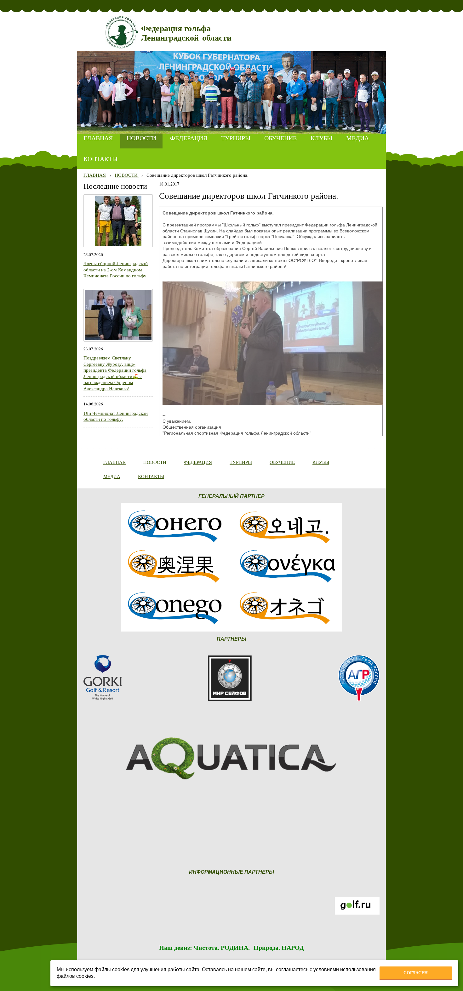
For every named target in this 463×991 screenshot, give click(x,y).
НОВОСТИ (127, 175)
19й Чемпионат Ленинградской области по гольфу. (115, 416)
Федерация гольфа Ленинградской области (186, 33)
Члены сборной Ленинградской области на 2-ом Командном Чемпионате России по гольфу (115, 269)
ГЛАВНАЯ (94, 175)
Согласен (415, 973)
